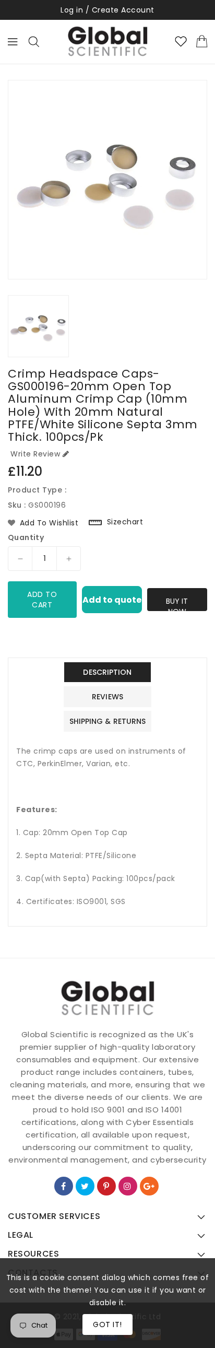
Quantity (26, 537)
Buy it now (177, 603)
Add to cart (42, 599)
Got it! (107, 1324)
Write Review (35, 454)
